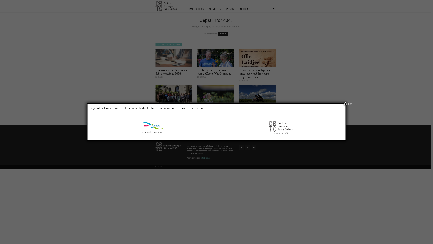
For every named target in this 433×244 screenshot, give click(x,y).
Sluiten (345, 103)
